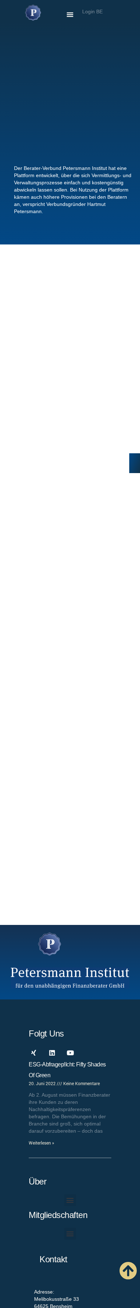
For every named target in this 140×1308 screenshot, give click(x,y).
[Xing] (33, 1052)
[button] (70, 14)
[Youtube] (70, 1052)
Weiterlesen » (41, 1143)
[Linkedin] (52, 1052)
